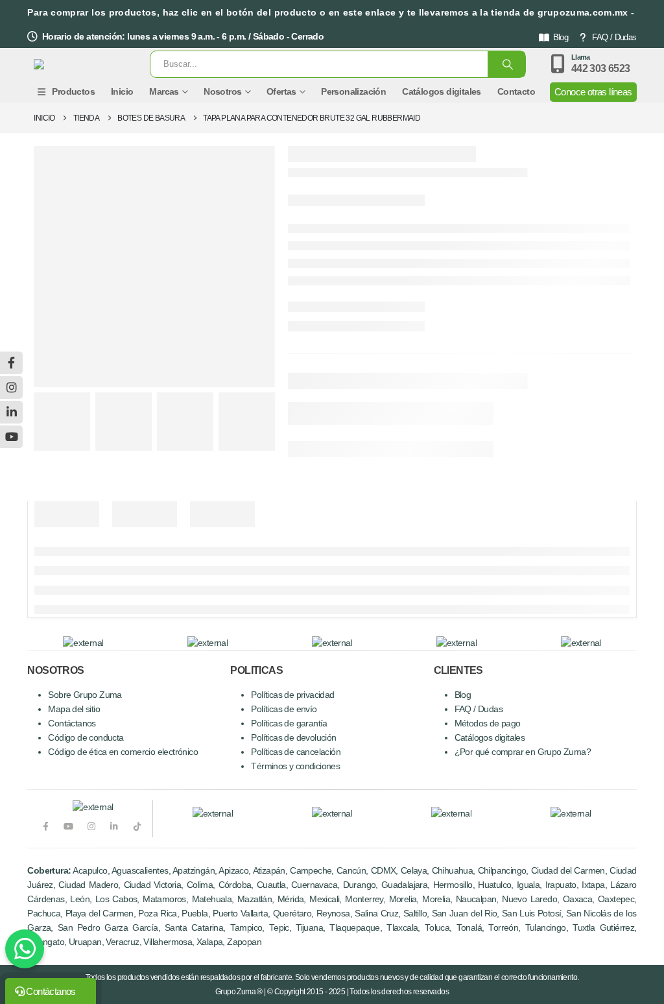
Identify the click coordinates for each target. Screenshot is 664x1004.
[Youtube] (68, 826)
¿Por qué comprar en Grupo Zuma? (523, 752)
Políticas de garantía (289, 723)
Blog (561, 37)
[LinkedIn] (114, 826)
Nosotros (222, 91)
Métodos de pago (488, 723)
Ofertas (281, 91)
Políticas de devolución (293, 738)
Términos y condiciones (295, 766)
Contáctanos (71, 723)
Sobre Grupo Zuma (84, 695)
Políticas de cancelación (295, 752)
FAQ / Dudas (614, 37)
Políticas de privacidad (292, 695)
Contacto (516, 91)
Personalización (353, 91)
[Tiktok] (137, 826)
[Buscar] (506, 64)
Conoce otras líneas (593, 91)
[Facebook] (45, 826)
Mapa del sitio (74, 709)
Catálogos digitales (441, 91)
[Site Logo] (81, 64)
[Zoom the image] (213, 814)
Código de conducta (85, 738)
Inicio (122, 91)
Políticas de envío (283, 709)
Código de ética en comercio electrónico (123, 752)
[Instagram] (91, 826)
